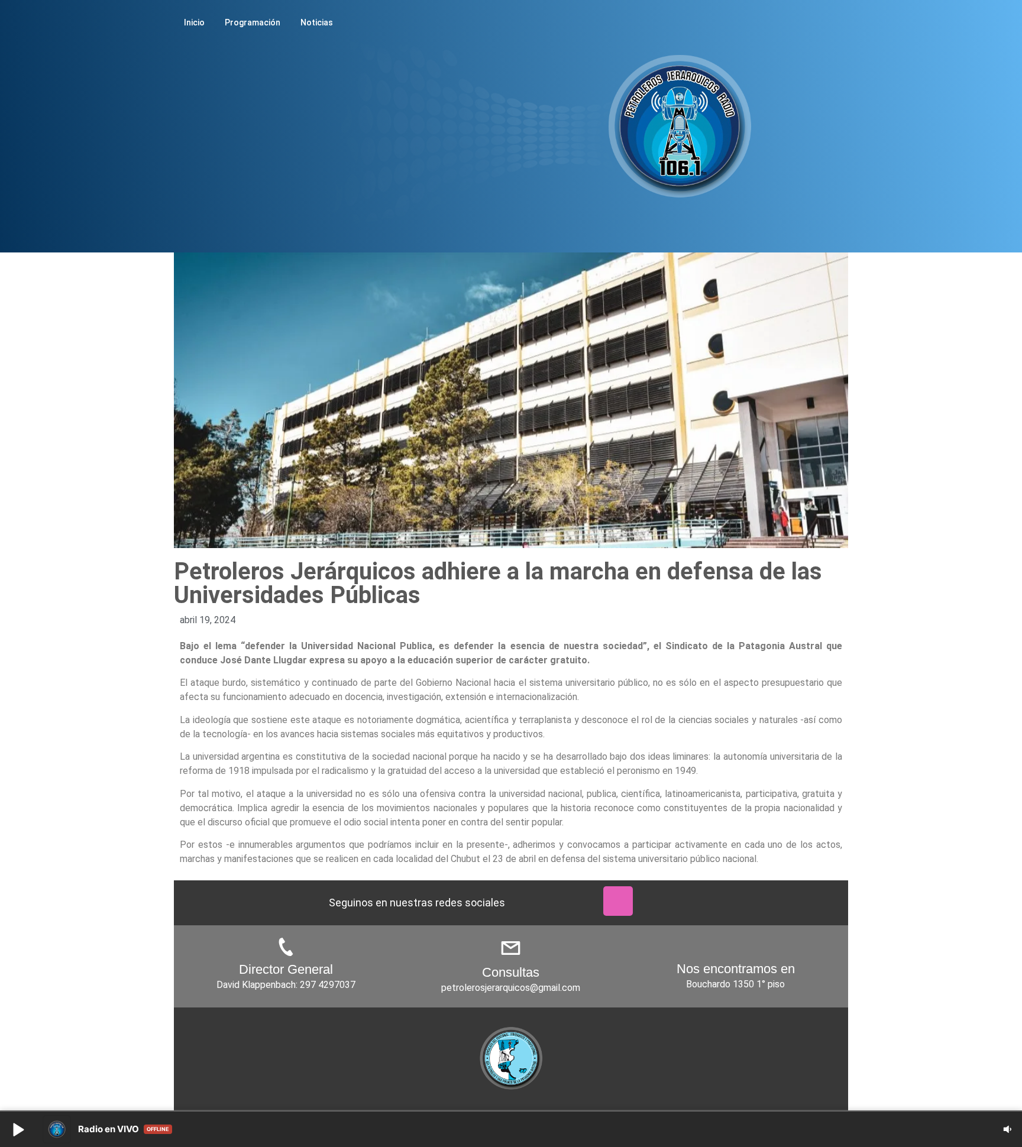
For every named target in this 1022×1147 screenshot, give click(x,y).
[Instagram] (618, 901)
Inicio (194, 22)
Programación (252, 22)
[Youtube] (575, 901)
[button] (17, 1129)
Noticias (316, 22)
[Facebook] (531, 901)
